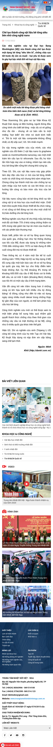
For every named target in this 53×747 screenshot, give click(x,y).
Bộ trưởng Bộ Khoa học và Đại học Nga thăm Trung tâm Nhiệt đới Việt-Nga (25, 613)
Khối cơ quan (33, 634)
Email (36, 2)
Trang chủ (6, 25)
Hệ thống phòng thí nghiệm (12, 657)
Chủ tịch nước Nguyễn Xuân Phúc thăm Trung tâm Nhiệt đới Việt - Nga (25, 579)
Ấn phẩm (32, 650)
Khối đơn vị (32, 637)
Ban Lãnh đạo (7, 637)
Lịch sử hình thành (9, 634)
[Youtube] (17, 735)
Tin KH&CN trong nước (14, 454)
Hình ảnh (12, 511)
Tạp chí (31, 654)
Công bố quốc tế (34, 660)
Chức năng (6, 640)
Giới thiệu (6, 630)
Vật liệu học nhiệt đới (13, 440)
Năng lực (6, 650)
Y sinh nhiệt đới (10, 449)
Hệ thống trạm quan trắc (11, 665)
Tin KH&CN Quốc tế (13, 458)
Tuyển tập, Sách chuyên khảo (39, 657)
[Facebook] (4, 735)
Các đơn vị (33, 630)
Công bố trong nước (35, 663)
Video (11, 466)
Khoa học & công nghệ (24, 25)
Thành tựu (6, 646)
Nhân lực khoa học (9, 654)
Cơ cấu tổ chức (8, 643)
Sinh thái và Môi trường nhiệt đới (18, 445)
